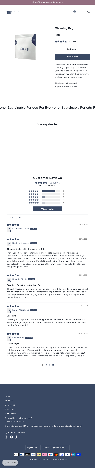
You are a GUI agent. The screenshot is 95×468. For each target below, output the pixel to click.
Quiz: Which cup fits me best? (18, 418)
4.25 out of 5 (54, 183)
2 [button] (46, 365)
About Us (9, 400)
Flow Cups (9, 409)
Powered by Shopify (60, 459)
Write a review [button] (48, 209)
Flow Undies (10, 414)
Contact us (10, 405)
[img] (13, 225)
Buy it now (72, 56)
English (30, 448)
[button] (61, 41)
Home (7, 396)
